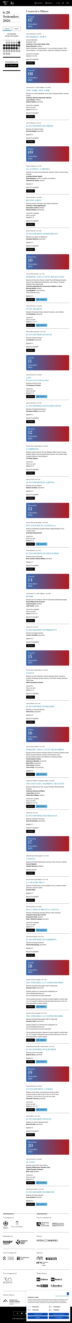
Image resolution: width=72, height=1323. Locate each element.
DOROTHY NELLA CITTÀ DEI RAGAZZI (45, 277)
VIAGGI (30, 673)
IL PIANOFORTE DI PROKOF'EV (41, 630)
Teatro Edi (29, 627)
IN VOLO (30, 1162)
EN (59, 3)
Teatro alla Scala (30, 34)
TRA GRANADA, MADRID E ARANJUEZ (45, 784)
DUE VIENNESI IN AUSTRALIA (41, 525)
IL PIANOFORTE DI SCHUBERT (41, 1049)
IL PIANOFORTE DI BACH (38, 1119)
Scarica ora (13, 65)
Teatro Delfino (30, 1116)
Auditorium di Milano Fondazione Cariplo (37, 780)
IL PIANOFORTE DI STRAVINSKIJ (42, 553)
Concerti (39, 3)
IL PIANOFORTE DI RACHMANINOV (43, 406)
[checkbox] (29, 1307)
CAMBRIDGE (32, 449)
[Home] (8, 3)
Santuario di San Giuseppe (33, 979)
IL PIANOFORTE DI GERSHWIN (41, 939)
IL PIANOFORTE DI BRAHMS (40, 706)
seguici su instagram (21, 1314)
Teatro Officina (30, 703)
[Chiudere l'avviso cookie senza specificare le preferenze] (68, 1293)
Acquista (43, 299)
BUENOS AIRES (33, 200)
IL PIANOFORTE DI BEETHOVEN (42, 234)
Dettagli (30, 63)
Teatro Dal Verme (30, 197)
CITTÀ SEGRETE (34, 309)
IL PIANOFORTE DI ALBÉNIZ (40, 482)
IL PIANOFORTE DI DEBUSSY (40, 1192)
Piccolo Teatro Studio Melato (34, 446)
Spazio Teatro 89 (30, 231)
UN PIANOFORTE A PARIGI (39, 1089)
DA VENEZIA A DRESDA (38, 169)
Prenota (42, 1006)
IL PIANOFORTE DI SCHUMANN (41, 816)
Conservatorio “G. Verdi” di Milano (35, 87)
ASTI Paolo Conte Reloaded (37, 379)
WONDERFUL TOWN (36, 37)
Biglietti (50, 3)
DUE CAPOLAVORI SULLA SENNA (42, 909)
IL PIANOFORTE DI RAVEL (39, 334)
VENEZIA (30, 859)
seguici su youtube (26, 1314)
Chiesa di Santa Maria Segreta (34, 856)
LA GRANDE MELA (35, 882)
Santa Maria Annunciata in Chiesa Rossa (37, 1046)
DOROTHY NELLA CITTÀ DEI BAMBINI (45, 749)
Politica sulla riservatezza (62, 1296)
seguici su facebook (17, 1314)
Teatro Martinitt (30, 123)
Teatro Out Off (30, 479)
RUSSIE (29, 596)
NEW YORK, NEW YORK (38, 90)
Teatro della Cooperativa (32, 331)
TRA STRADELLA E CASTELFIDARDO (44, 982)
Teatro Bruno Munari (31, 936)
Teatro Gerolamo (30, 166)
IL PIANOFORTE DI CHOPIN (39, 126)
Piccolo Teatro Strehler (32, 274)
